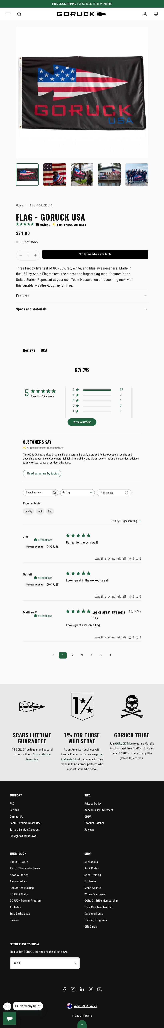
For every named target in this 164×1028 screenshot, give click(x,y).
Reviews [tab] (29, 350)
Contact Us (16, 816)
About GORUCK (19, 862)
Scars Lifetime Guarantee (25, 823)
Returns (14, 810)
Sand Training (92, 875)
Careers (15, 920)
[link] (145, 14)
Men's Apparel (93, 888)
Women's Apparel (94, 894)
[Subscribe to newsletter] (75, 963)
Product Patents (94, 823)
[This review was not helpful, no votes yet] (137, 559)
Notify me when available (95, 254)
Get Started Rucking (22, 888)
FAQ (12, 803)
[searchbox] (37, 492)
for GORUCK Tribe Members (82, 3)
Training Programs (95, 920)
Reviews (89, 829)
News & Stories (19, 875)
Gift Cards (90, 926)
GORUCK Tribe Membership (101, 900)
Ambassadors (18, 881)
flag (50, 511)
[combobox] (77, 492)
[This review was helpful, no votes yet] (130, 559)
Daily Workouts (93, 913)
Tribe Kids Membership (98, 907)
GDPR (87, 816)
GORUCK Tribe (124, 743)
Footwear (90, 881)
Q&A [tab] (44, 350)
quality (28, 511)
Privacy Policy (92, 803)
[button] (8, 14)
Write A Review (82, 422)
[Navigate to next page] (111, 655)
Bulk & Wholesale (20, 913)
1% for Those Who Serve (25, 868)
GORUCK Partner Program (25, 900)
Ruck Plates (91, 868)
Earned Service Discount (24, 829)
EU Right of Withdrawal (23, 836)
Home (19, 205)
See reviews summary (71, 224)
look (40, 511)
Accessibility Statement (98, 810)
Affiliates (15, 907)
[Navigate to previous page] (53, 655)
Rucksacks (91, 862)
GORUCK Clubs (19, 894)
